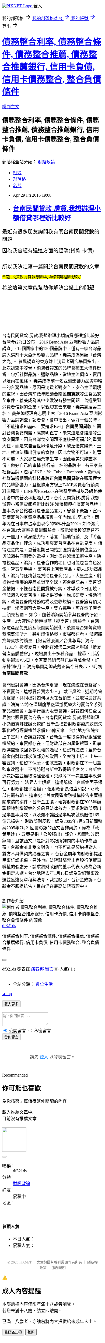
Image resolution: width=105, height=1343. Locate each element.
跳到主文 (10, 106)
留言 (49, 969)
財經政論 (46, 162)
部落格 (19, 179)
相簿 (17, 172)
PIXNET (25, 1262)
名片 (17, 185)
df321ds (9, 925)
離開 (30, 1332)
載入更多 (11, 1004)
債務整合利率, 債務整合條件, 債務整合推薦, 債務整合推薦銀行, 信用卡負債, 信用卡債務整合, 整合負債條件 (51, 67)
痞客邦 (37, 969)
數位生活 (44, 984)
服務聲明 (59, 1268)
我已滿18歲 (13, 1332)
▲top (7, 993)
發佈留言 (11, 1037)
